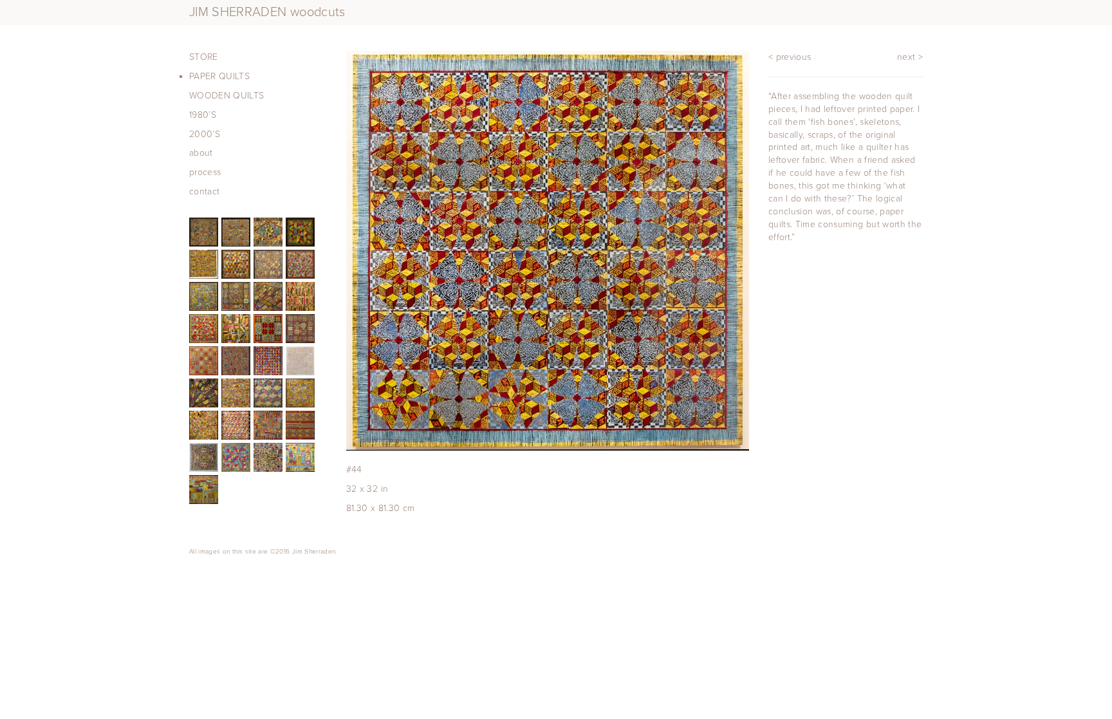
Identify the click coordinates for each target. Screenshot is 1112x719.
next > (910, 56)
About (201, 152)
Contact (204, 191)
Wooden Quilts (226, 95)
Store (203, 56)
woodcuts (267, 12)
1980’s (202, 114)
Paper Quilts (219, 76)
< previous (789, 56)
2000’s (204, 134)
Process (205, 172)
